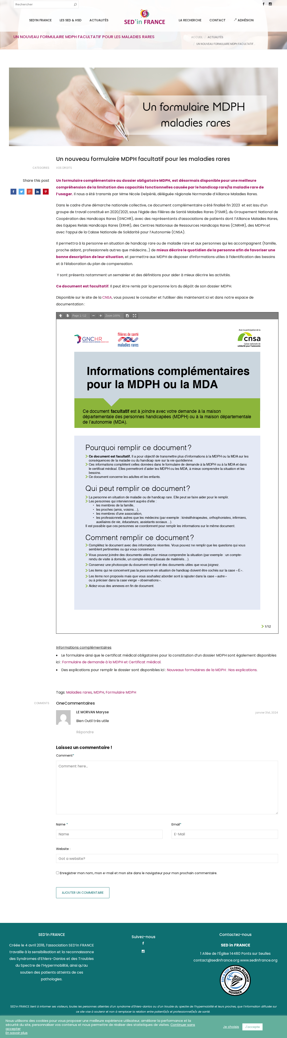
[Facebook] (263, 4)
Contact (217, 20)
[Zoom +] (100, 315)
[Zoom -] (93, 315)
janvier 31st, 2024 (266, 712)
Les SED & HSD (70, 20)
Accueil (196, 37)
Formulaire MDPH (121, 692)
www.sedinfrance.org (258, 960)
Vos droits (64, 168)
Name (62, 824)
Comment (65, 755)
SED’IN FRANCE (40, 20)
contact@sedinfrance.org (216, 960)
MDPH (98, 692)
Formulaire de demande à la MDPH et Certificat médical (111, 662)
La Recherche (190, 20)
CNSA (107, 297)
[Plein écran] (134, 315)
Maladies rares (79, 692)
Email (176, 824)
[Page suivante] (67, 315)
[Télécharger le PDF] (127, 315)
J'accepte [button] (252, 1027)
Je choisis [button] (231, 1027)
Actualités (98, 20)
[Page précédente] (60, 315)
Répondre (85, 732)
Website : (63, 849)
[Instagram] (270, 4)
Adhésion (245, 20)
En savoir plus (17, 1033)
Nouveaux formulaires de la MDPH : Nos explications (212, 669)
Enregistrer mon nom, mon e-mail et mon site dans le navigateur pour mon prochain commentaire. (138, 873)
